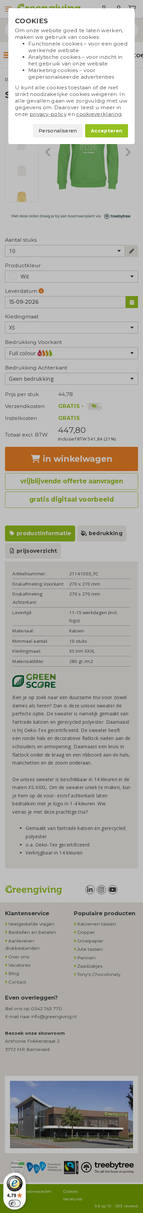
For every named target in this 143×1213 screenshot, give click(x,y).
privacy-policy (48, 114)
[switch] (15, 1203)
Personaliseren (58, 131)
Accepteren (106, 131)
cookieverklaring (99, 114)
